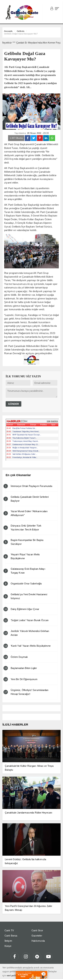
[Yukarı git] (56, 972)
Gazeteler (37, 935)
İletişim (8, 940)
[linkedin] (46, 138)
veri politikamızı (15, 975)
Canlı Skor (37, 930)
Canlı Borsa (11, 935)
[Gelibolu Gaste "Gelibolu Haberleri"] (22, 13)
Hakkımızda (38, 940)
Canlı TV (9, 930)
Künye (8, 946)
